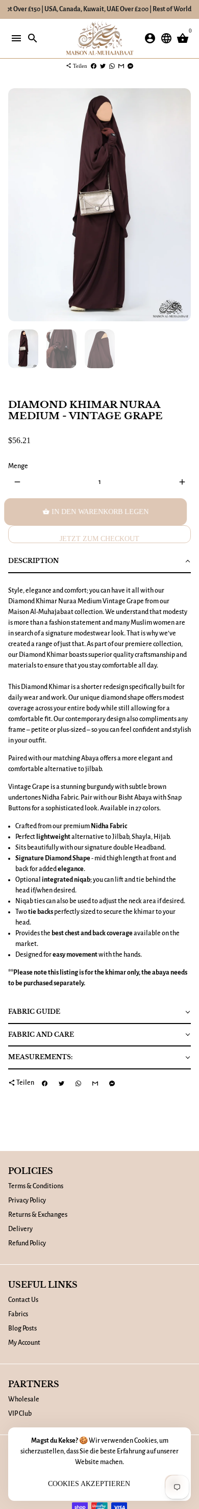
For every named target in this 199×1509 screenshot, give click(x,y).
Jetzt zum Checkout (99, 539)
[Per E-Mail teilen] (121, 66)
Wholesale (23, 1399)
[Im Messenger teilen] (130, 66)
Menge (18, 466)
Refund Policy (27, 1243)
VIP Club (20, 1413)
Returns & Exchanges (37, 1214)
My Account (24, 1342)
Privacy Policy (27, 1200)
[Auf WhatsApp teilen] (112, 66)
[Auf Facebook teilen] (93, 66)
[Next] (182, 205)
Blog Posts (22, 1328)
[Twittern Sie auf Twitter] (103, 66)
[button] (99, 561)
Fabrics (18, 1314)
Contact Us (23, 1299)
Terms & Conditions (35, 1186)
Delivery (20, 1229)
